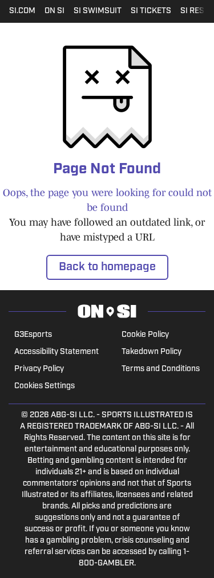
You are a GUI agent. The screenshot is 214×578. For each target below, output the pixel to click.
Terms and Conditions (161, 369)
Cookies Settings (44, 386)
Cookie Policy (145, 335)
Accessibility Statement (56, 352)
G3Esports (33, 335)
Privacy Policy (39, 369)
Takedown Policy (151, 352)
